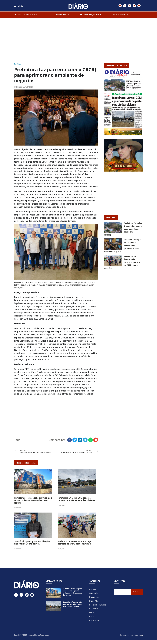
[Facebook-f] (124, 5)
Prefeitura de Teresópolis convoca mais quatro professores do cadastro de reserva (33, 500)
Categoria (93, 593)
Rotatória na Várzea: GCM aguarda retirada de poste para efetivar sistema (76, 499)
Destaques (93, 597)
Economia (93, 609)
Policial (92, 616)
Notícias (17, 64)
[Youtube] (139, 5)
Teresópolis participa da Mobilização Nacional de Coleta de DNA (32, 542)
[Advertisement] (78, 37)
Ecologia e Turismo (97, 605)
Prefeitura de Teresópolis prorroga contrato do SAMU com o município (74, 542)
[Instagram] (129, 5)
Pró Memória (94, 620)
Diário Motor (94, 601)
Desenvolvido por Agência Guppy (131, 635)
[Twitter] (134, 5)
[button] (120, 5)
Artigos (92, 589)
